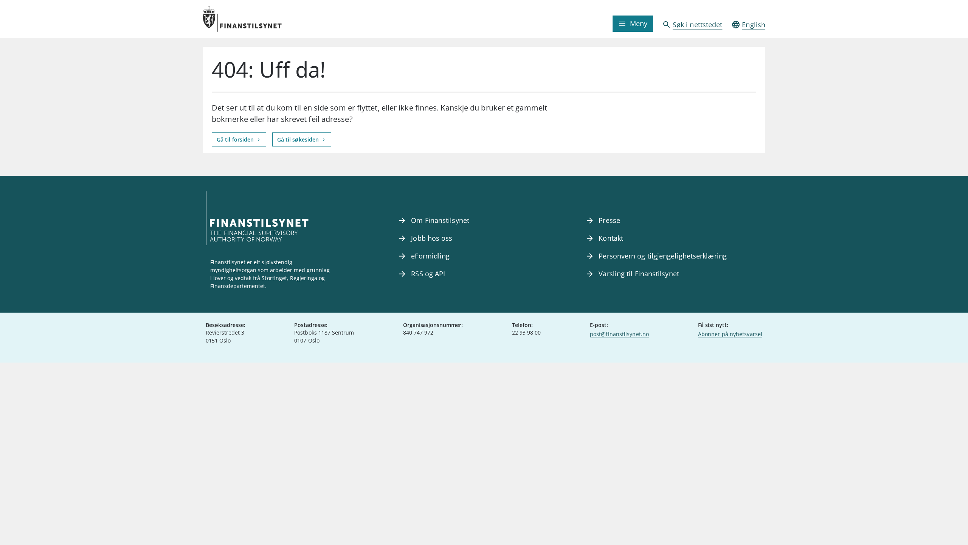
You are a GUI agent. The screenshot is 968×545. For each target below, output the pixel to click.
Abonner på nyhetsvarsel (730, 334)
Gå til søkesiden (299, 139)
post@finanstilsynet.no (619, 334)
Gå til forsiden (236, 139)
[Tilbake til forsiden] (273, 19)
